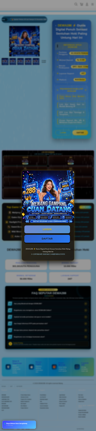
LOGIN (47, 229)
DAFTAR (47, 238)
